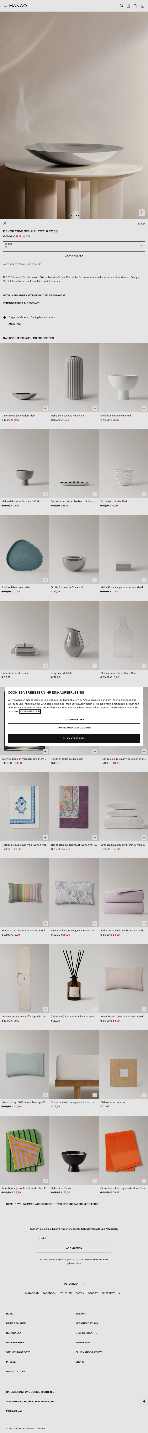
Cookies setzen (74, 719)
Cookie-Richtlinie (30, 711)
